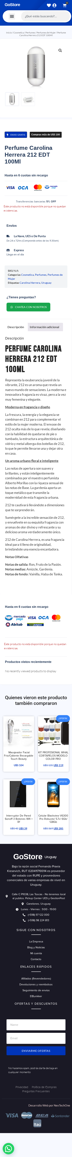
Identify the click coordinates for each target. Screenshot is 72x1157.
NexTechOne (62, 1105)
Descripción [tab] (15, 327)
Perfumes (30, 32)
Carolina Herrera (30, 282)
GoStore (12, 4)
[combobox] (45, 16)
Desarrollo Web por (41, 1105)
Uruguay (46, 282)
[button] (12, 16)
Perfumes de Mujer (46, 32)
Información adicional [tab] (44, 327)
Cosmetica (18, 32)
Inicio (9, 32)
